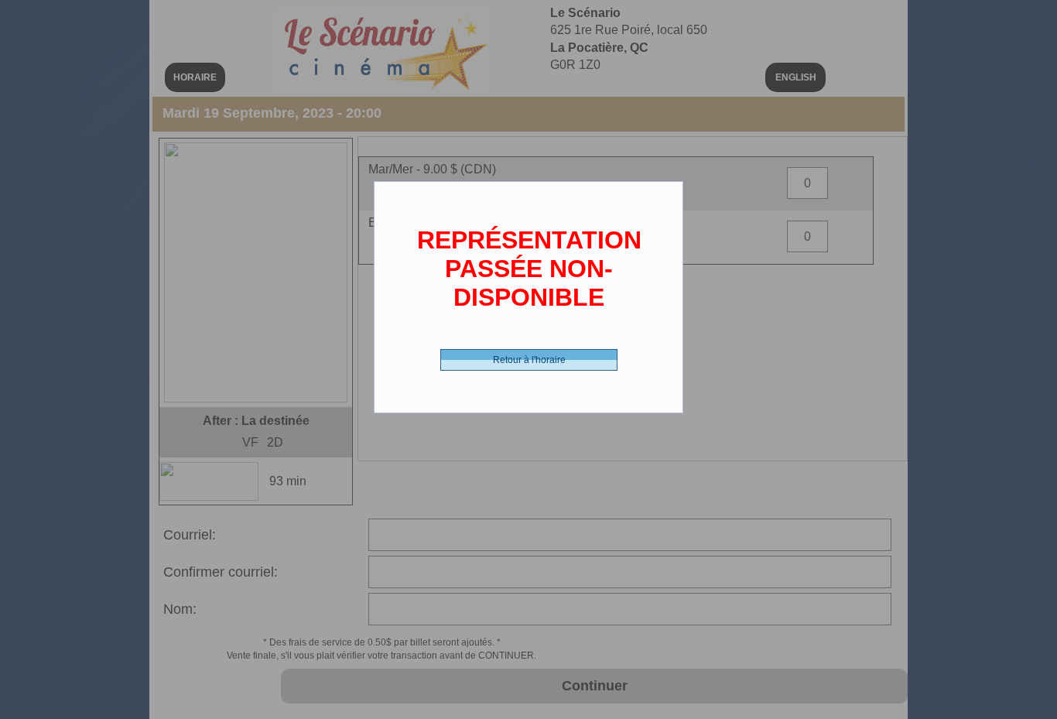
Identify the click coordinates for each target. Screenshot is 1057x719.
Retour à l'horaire (529, 359)
